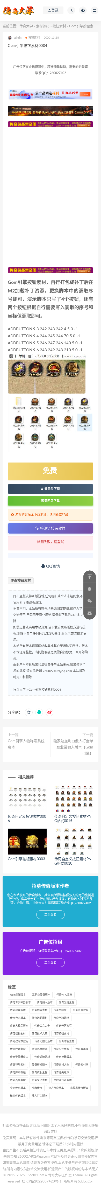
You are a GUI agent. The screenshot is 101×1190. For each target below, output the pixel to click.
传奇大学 (26, 26)
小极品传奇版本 (79, 1088)
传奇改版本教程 (19, 1041)
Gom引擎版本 (18, 994)
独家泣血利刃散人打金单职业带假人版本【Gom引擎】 (73, 747)
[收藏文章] (29, 712)
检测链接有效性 (53, 528)
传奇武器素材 (18, 1049)
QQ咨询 (52, 566)
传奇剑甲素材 (39, 1010)
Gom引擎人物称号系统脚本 (26, 744)
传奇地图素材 (39, 1018)
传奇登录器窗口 (19, 1057)
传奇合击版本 (18, 1018)
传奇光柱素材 (66, 1002)
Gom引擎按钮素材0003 (26, 859)
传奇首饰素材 (18, 1080)
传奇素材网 (81, 1064)
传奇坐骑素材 (61, 1018)
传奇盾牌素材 (42, 1057)
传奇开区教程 (64, 1026)
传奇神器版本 (64, 1057)
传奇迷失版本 (61, 1072)
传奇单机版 (60, 1010)
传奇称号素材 (18, 1064)
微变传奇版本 (18, 1096)
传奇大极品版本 (19, 1026)
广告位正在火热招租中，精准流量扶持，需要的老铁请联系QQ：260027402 (50, 70)
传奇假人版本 (45, 1002)
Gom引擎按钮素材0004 (44, 689)
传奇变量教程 (80, 1010)
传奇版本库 (81, 1049)
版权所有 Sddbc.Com (79, 1181)
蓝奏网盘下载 (50, 500)
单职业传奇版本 (63, 1080)
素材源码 (42, 26)
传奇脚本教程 (18, 1072)
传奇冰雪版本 (18, 1010)
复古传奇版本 (56, 1088)
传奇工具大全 (42, 1026)
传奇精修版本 (39, 1064)
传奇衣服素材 (39, 1072)
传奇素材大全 (61, 1064)
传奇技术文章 (39, 1033)
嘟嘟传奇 (37, 1088)
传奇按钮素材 (21, 580)
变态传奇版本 (18, 1088)
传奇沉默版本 (39, 1049)
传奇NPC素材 (64, 994)
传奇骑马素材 (39, 1080)
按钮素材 (59, 26)
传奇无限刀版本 (43, 1041)
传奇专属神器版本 (20, 1002)
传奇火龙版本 (61, 1049)
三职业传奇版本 (41, 994)
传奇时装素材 (66, 1041)
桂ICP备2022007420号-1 (42, 1181)
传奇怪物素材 (18, 1033)
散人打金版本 (39, 1096)
